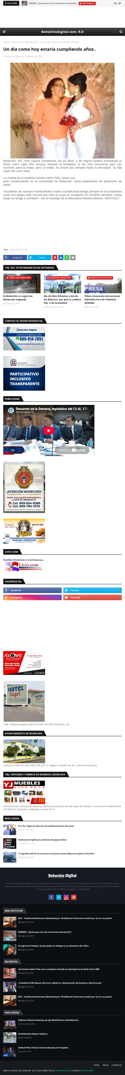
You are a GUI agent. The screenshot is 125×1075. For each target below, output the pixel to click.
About (105, 1065)
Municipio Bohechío (29, 42)
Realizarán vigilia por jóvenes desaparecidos (42, 839)
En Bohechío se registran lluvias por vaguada (18, 297)
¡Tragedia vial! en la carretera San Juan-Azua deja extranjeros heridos (56, 853)
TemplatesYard (62, 1070)
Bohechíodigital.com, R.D (62, 32)
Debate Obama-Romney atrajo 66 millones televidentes (48, 1020)
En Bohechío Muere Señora (33, 1033)
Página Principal (10, 42)
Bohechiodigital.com (15, 56)
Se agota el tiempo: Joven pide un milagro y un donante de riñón (53, 945)
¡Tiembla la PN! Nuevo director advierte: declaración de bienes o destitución (60, 982)
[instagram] (32, 597)
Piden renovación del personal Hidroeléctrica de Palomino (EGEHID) (102, 299)
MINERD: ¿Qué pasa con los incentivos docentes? (53, 3)
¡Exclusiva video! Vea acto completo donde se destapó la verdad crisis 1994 (58, 969)
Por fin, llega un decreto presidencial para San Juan (46, 825)
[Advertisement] (62, 17)
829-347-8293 (87, 1070)
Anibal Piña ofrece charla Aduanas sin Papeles (43, 1047)
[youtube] (92, 597)
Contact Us (117, 1065)
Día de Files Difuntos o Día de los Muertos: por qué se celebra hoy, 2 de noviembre (62, 299)
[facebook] (32, 590)
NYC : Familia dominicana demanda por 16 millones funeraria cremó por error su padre (65, 918)
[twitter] (92, 590)
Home (96, 1065)
